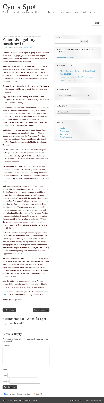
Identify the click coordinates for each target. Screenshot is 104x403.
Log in (62, 128)
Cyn (5, 47)
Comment (7, 345)
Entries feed (64, 131)
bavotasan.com (96, 400)
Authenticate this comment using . (24, 394)
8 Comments (28, 47)
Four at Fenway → (41, 310)
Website (6, 381)
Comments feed (66, 134)
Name (5, 369)
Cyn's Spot (20, 7)
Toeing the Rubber (21, 36)
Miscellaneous (8, 36)
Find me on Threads (65, 57)
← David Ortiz (9, 310)
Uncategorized (35, 36)
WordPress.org (66, 137)
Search (57, 38)
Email (5, 375)
